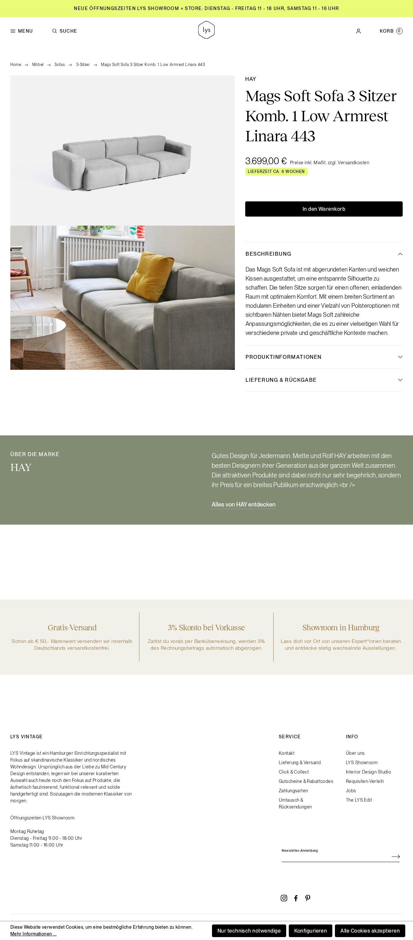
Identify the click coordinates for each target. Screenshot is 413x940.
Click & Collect (294, 771)
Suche (68, 31)
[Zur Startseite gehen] (206, 31)
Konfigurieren (310, 931)
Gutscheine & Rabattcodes (306, 781)
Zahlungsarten (293, 790)
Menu (25, 31)
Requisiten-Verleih (365, 781)
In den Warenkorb (324, 209)
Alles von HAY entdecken (244, 504)
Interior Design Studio (368, 771)
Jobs (351, 790)
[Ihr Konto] (358, 31)
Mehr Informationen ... (33, 933)
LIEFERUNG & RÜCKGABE (281, 380)
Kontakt (287, 753)
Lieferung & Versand (300, 762)
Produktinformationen (284, 357)
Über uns (355, 753)
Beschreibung (268, 254)
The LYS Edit (359, 800)
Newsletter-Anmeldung (300, 850)
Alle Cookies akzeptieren (370, 931)
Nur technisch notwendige (249, 931)
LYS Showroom (362, 762)
